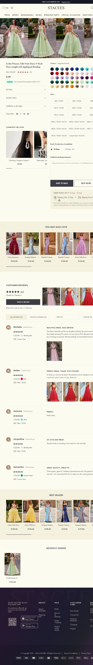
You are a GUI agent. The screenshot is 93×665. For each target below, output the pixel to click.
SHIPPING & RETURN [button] (14, 106)
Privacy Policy (86, 653)
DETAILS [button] (9, 90)
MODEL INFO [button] (11, 98)
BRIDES (15, 15)
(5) (31, 72)
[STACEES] (56, 7)
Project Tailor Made (57, 628)
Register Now (66, 2)
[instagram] (91, 626)
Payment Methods (73, 620)
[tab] (26, 90)
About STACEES (42, 610)
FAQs (57, 609)
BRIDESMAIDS (27, 15)
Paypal (73, 629)
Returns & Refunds (57, 615)
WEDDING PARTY (51, 15)
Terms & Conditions (71, 653)
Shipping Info (42, 616)
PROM (7, 15)
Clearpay (73, 625)
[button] (1, 38)
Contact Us (74, 615)
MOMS (39, 15)
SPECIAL (71, 15)
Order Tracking (58, 622)
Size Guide (74, 611)
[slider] (23, 72)
